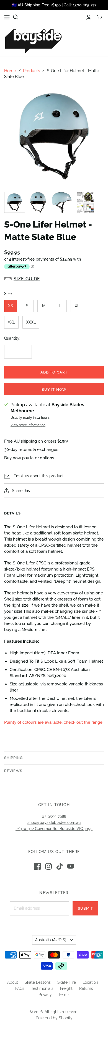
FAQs (19, 988)
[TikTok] (59, 866)
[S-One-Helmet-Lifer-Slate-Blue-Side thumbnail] (61, 202)
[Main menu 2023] (7, 17)
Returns (86, 988)
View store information (28, 425)
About (12, 982)
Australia (50, 940)
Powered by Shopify (54, 1018)
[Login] (89, 17)
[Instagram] (48, 866)
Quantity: (12, 338)
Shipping (13, 758)
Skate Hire (66, 982)
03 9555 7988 (54, 816)
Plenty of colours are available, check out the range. (53, 722)
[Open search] (16, 17)
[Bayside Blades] (33, 40)
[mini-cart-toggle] (99, 17)
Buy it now (54, 389)
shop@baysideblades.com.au (54, 822)
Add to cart (53, 372)
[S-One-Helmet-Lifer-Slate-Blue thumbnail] (14, 202)
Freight (66, 988)
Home (10, 70)
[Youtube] (70, 866)
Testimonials (42, 988)
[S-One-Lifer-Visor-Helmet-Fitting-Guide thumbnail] (85, 202)
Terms (64, 994)
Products (31, 70)
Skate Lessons (38, 982)
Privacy (45, 994)
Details (12, 513)
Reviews (13, 771)
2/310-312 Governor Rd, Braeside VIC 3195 (54, 828)
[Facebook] (37, 866)
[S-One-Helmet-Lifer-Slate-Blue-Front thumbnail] (38, 202)
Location (90, 982)
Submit (85, 908)
